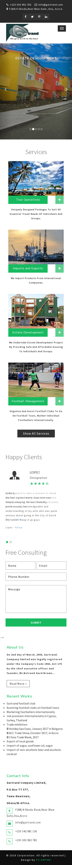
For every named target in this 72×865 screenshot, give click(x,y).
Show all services (36, 433)
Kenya (18, 527)
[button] (5, 91)
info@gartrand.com (50, 4)
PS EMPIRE (43, 859)
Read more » (18, 683)
